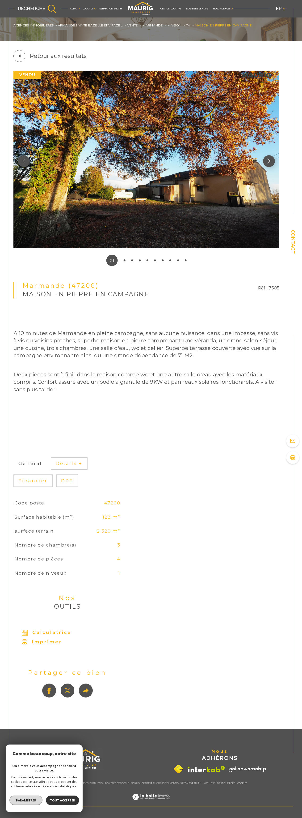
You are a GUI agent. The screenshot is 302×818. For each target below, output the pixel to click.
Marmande (153, 25)
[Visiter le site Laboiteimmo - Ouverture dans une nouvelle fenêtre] (151, 802)
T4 (188, 25)
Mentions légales (181, 783)
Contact (293, 242)
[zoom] (146, 246)
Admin (197, 783)
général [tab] (30, 463)
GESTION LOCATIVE (170, 8)
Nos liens (209, 783)
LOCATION (88, 8)
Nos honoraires (141, 783)
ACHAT (74, 8)
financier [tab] (32, 480)
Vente (132, 25)
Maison (174, 25)
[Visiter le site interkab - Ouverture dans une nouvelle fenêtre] (206, 769)
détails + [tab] (69, 463)
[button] (269, 161)
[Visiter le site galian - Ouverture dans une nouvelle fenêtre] (247, 769)
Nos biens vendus (197, 8)
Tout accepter (62, 800)
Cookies (242, 783)
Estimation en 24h (110, 8)
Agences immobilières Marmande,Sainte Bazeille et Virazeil (67, 25)
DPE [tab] (67, 480)
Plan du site (160, 783)
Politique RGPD (226, 783)
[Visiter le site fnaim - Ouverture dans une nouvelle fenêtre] (178, 769)
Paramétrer (26, 800)
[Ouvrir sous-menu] (79, 8)
